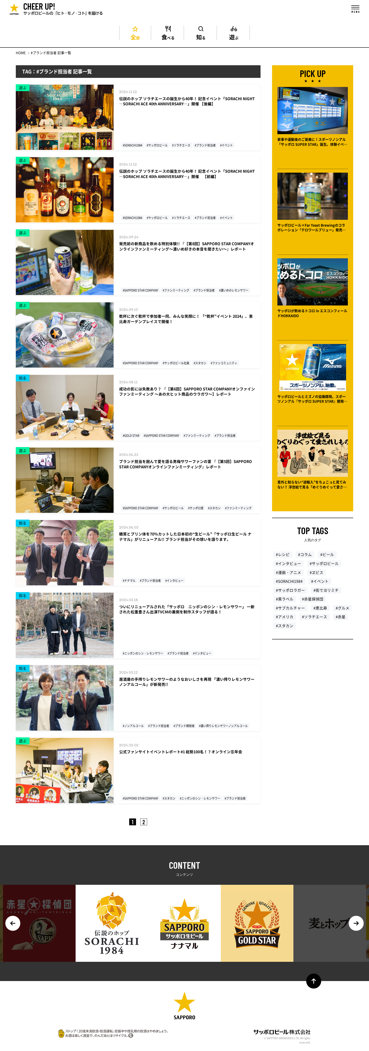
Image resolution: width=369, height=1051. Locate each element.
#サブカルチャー (290, 608)
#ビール (327, 554)
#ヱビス (316, 572)
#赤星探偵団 (312, 599)
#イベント (320, 581)
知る (201, 36)
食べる (168, 36)
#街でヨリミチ (326, 590)
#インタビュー (288, 563)
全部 (135, 36)
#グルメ (342, 608)
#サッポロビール (324, 563)
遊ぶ (234, 36)
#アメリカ (284, 617)
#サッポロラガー (290, 590)
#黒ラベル (284, 599)
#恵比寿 (320, 608)
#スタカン (284, 626)
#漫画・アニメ (288, 572)
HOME (21, 52)
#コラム (305, 554)
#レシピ (283, 554)
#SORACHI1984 (289, 581)
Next (356, 923)
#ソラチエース (314, 617)
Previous (12, 923)
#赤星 (341, 617)
